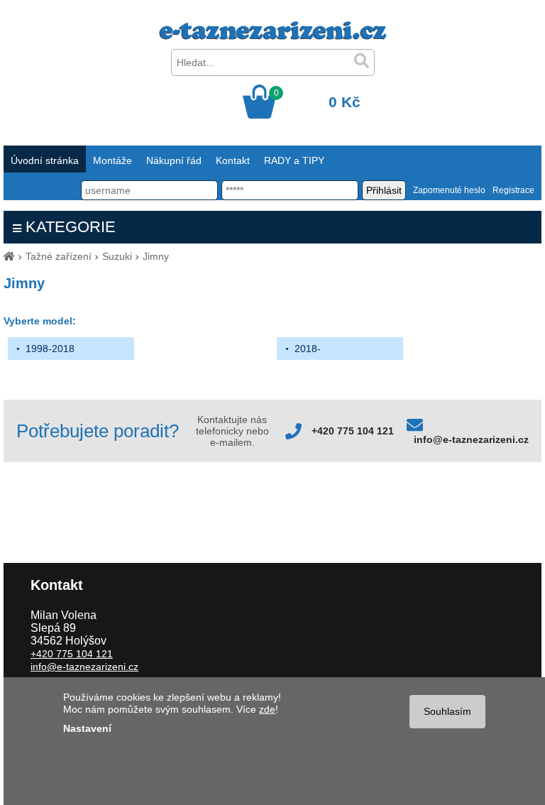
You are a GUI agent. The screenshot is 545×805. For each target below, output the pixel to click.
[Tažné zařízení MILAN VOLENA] (273, 36)
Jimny (156, 256)
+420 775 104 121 (353, 431)
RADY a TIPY (294, 160)
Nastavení (87, 728)
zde (267, 709)
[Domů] (9, 256)
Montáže (112, 160)
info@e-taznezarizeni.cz (471, 439)
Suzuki (117, 256)
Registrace (513, 190)
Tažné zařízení (59, 256)
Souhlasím (447, 711)
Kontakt (233, 160)
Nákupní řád (174, 160)
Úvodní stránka (45, 160)
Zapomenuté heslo (449, 190)
